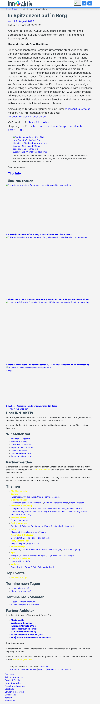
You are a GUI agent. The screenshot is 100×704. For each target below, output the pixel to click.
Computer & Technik (20, 508)
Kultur (14, 529)
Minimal (44, 666)
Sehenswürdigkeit (46, 567)
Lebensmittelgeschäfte (21, 511)
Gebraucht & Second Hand (23, 538)
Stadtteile (9, 689)
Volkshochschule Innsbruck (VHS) (27, 634)
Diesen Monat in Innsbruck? (23, 601)
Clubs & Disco (32, 543)
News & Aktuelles (14, 9)
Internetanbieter (18, 502)
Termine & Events (19, 441)
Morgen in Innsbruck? (21, 591)
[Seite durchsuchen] (84, 3)
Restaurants (22, 520)
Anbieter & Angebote (20, 438)
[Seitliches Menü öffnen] (89, 3)
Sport (13, 552)
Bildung (14, 494)
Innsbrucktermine (28, 669)
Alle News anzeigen (19, 409)
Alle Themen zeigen (20, 491)
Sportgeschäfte (81, 511)
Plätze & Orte (31, 567)
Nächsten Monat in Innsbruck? (25, 604)
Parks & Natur (17, 567)
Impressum (66, 669)
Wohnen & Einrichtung (21, 514)
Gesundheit (52, 508)
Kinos (47, 526)
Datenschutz (53, 669)
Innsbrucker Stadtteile (21, 444)
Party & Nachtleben (20, 541)
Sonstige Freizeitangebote (63, 526)
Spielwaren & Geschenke (61, 511)
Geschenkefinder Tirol (21, 453)
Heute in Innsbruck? (20, 588)
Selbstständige (18, 546)
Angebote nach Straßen (22, 447)
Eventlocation (37, 526)
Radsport (42, 555)
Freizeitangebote (19, 523)
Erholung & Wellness (20, 526)
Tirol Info (14, 173)
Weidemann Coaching (21, 623)
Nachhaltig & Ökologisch (22, 535)
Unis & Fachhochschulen (48, 497)
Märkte (36, 511)
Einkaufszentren (38, 508)
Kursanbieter (16, 497)
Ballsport (15, 555)
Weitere (15, 564)
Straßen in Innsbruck (14, 692)
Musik (35, 532)
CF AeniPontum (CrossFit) (23, 631)
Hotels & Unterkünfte (20, 561)
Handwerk (15, 549)
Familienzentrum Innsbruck (24, 629)
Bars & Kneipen (18, 543)
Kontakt (41, 669)
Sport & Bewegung (71, 549)
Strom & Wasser (76, 502)
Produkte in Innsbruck (21, 456)
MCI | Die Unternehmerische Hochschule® (31, 637)
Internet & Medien (29, 549)
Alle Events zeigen (19, 577)
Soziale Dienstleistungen (50, 549)
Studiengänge (29, 497)
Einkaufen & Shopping (21, 505)
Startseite (14, 669)
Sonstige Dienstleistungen (56, 502)
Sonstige (45, 511)
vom (21, 21)
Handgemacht (43, 538)
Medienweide (17, 620)
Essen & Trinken (18, 517)
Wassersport (69, 555)
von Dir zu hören (42, 469)
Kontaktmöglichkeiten (23, 659)
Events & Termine (13, 680)
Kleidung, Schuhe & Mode (70, 508)
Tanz (60, 555)
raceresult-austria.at (77, 108)
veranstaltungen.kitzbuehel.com (27, 116)
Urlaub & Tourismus (20, 558)
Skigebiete (52, 555)
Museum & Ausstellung (21, 532)
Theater (42, 532)
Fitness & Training (28, 555)
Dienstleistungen (19, 500)
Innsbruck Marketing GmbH (24, 626)
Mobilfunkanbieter (35, 502)
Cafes (13, 520)
